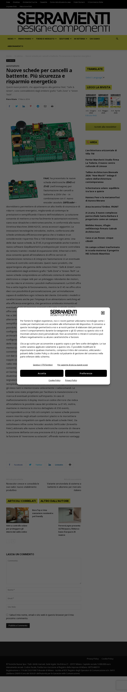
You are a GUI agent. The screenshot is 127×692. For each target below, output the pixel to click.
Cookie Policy (54, 380)
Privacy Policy (71, 380)
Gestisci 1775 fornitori (43, 364)
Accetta (42, 373)
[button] (102, 312)
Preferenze (86, 373)
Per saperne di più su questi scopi (72, 364)
